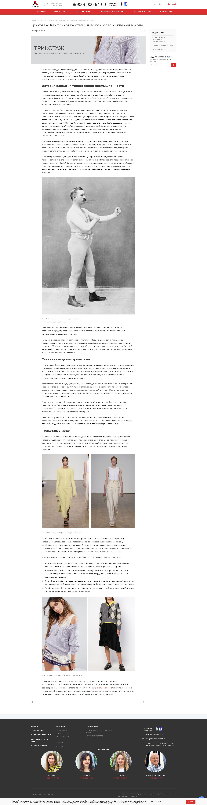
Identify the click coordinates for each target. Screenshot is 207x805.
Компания (60, 726)
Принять (190, 802)
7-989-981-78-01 (120, 778)
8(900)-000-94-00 (89, 4)
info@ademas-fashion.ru (155, 739)
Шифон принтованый (41, 735)
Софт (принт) (37, 730)
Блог (57, 739)
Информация (92, 726)
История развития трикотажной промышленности (158, 39)
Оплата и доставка (62, 733)
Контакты (59, 742)
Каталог (35, 726)
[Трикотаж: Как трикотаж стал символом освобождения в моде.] (88, 50)
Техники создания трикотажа (162, 45)
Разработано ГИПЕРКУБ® (127, 796)
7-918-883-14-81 (86, 778)
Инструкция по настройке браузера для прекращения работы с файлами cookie (147, 794)
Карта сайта (60, 747)
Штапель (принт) (39, 745)
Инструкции (122, 803)
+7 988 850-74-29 (52, 778)
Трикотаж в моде (158, 49)
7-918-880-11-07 (155, 778)
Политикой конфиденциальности (98, 801)
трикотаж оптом (102, 688)
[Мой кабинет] (160, 4)
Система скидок (61, 730)
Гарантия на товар (62, 736)
